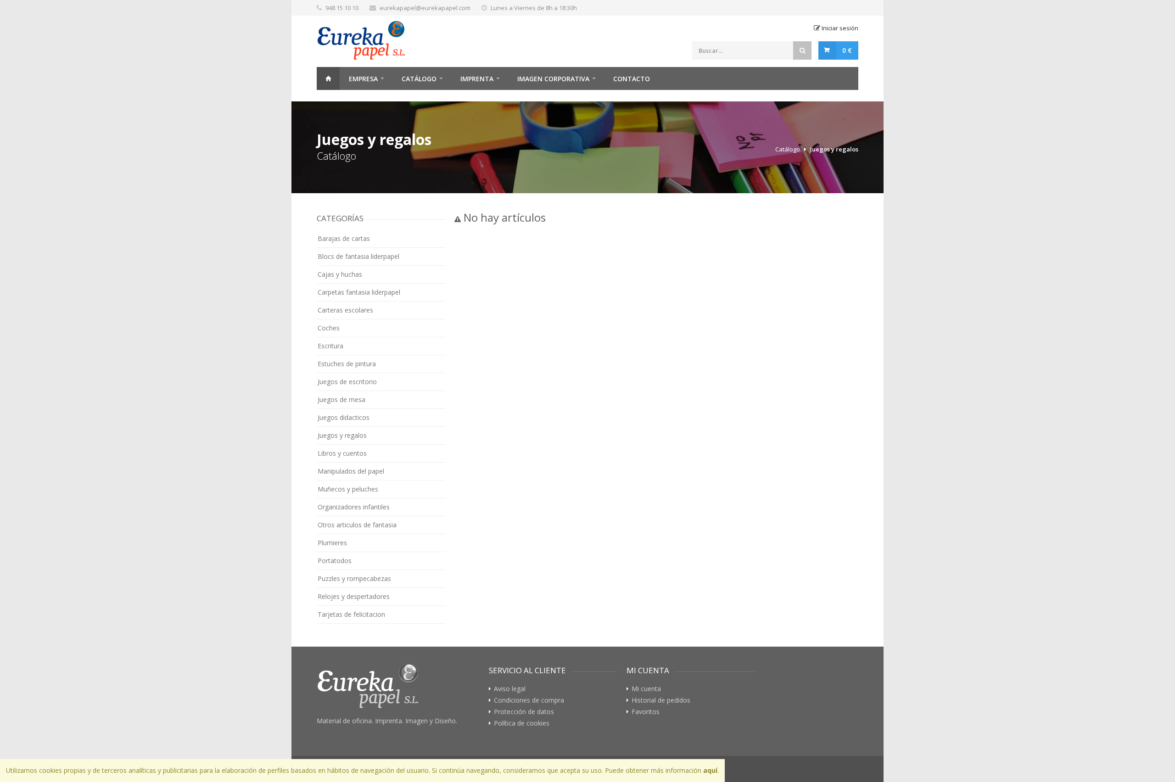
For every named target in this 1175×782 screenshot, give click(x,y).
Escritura (330, 345)
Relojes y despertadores (354, 596)
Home (328, 78)
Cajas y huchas (340, 274)
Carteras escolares (345, 310)
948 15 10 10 (341, 8)
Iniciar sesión (839, 28)
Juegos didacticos (343, 417)
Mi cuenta (646, 689)
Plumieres (332, 542)
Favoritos (646, 712)
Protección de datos (524, 712)
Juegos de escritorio (347, 381)
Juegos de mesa (341, 399)
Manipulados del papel (351, 471)
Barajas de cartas (344, 238)
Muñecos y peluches (348, 489)
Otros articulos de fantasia (357, 524)
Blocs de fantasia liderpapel (358, 256)
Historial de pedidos (661, 700)
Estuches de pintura (347, 363)
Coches (329, 328)
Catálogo (419, 78)
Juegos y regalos (834, 149)
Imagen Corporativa (553, 78)
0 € (847, 50)
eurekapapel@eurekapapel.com (425, 8)
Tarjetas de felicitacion (351, 614)
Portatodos (335, 560)
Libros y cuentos (342, 453)
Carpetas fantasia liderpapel (359, 292)
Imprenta (476, 78)
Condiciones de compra (529, 700)
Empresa (363, 78)
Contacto (631, 78)
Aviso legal (510, 689)
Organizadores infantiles (354, 507)
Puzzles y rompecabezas (354, 578)
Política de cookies (521, 723)
